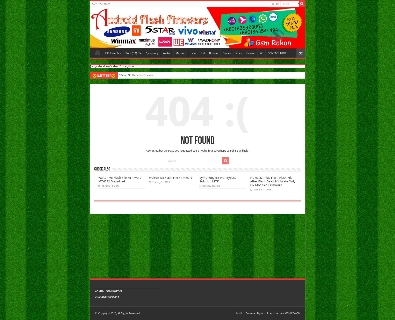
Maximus (181, 53)
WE (261, 53)
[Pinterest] (277, 3)
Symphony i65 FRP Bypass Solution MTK (218, 179)
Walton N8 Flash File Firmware (136, 75)
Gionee (227, 53)
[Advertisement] (197, 245)
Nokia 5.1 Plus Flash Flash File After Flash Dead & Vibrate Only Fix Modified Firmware (272, 181)
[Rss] (273, 3)
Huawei (250, 53)
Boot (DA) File (133, 53)
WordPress (267, 313)
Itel (203, 53)
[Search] (302, 4)
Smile (239, 53)
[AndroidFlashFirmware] (197, 27)
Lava (193, 53)
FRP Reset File (113, 53)
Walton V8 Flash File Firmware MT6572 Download (119, 179)
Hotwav (213, 53)
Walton (167, 53)
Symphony (152, 53)
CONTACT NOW (101, 3)
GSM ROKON (292, 313)
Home (97, 52)
